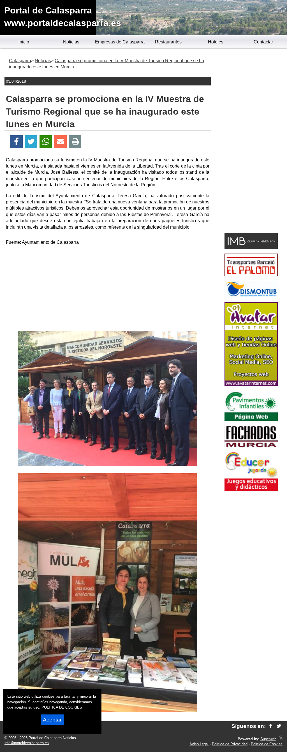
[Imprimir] (75, 141)
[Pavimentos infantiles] (251, 419)
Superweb (268, 739)
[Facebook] (16, 141)
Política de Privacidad (229, 744)
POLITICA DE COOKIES (61, 707)
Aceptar (52, 720)
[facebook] (270, 726)
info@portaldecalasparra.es (26, 743)
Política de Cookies (267, 744)
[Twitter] (31, 141)
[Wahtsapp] (46, 141)
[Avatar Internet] (251, 384)
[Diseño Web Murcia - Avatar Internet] (281, 739)
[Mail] (60, 141)
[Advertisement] (108, 289)
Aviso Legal (199, 744)
